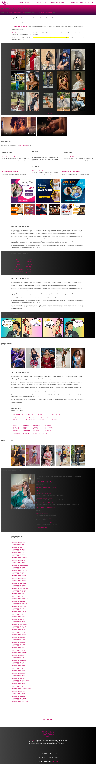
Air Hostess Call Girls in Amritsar (18, 555)
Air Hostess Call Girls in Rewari (18, 670)
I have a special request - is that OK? (44, 522)
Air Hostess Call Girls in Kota (18, 622)
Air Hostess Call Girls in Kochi (18, 619)
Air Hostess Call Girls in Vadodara (19, 696)
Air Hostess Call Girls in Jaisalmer (19, 609)
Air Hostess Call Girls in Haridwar (19, 596)
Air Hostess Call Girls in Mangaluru (19, 636)
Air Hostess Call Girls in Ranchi (18, 668)
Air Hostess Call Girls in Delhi (18, 577)
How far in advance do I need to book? (44, 481)
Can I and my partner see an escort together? (45, 507)
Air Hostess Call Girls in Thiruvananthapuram (21, 688)
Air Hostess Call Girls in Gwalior (18, 593)
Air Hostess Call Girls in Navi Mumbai (19, 652)
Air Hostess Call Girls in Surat (18, 685)
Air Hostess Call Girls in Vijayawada (19, 699)
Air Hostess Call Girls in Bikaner (18, 567)
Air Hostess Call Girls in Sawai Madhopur (20, 680)
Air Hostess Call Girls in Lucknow (19, 626)
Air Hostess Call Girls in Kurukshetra (19, 624)
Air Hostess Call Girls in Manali (18, 632)
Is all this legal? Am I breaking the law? (44, 498)
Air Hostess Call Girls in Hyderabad (19, 603)
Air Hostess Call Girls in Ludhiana (19, 627)
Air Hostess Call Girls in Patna (18, 657)
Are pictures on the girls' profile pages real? (45, 518)
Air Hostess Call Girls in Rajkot (18, 667)
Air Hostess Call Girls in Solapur (18, 683)
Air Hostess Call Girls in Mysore (18, 645)
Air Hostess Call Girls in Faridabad (19, 583)
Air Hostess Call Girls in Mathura (18, 637)
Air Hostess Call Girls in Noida (18, 655)
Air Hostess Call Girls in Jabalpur (19, 606)
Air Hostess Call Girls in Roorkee (19, 676)
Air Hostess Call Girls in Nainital (18, 649)
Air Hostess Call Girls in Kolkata (18, 621)
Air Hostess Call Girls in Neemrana (19, 654)
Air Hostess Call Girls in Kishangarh (19, 618)
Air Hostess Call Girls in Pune (18, 662)
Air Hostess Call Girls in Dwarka (18, 581)
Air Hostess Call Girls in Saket (18, 678)
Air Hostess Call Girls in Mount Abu (19, 640)
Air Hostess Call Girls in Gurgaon (19, 590)
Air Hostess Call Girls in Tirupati (18, 691)
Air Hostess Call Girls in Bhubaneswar (20, 565)
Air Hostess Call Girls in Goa (18, 586)
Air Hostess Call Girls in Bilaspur (18, 568)
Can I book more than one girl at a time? (44, 502)
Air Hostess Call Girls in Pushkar (18, 663)
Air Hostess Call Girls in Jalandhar (19, 611)
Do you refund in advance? (41, 527)
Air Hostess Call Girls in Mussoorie (19, 644)
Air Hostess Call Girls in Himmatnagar (20, 598)
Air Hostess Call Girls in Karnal (18, 616)
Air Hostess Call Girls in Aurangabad (19, 557)
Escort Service (21, 26)
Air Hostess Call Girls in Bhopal (18, 563)
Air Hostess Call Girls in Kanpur (18, 614)
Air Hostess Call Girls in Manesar (19, 634)
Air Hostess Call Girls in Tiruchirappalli (20, 690)
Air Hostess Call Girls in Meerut (18, 639)
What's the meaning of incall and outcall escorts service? (48, 474)
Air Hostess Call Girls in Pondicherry (19, 658)
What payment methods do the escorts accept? (46, 487)
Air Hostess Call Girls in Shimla (18, 681)
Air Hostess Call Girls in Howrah (18, 599)
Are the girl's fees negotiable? (42, 513)
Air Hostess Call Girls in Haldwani (19, 595)
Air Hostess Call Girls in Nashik (18, 650)
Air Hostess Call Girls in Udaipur (18, 693)
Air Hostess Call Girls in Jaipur (18, 608)
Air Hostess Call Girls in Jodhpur (18, 613)
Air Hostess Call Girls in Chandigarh (19, 570)
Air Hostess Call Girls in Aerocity (18, 542)
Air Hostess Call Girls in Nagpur (18, 647)
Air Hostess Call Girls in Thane (18, 686)
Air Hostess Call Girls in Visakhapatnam (20, 701)
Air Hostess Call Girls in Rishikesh (19, 672)
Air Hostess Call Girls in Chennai (18, 572)
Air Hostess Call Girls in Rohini (18, 673)
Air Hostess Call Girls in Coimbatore (19, 573)
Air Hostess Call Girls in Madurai (18, 629)
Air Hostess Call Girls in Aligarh (18, 549)
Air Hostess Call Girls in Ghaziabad (19, 585)
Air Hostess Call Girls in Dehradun (19, 575)
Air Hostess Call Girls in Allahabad (19, 550)
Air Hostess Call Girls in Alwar (18, 552)
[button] (60, 475)
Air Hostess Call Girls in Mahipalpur (19, 631)
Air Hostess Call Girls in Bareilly (18, 560)
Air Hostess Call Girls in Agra (18, 544)
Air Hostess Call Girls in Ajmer (18, 547)
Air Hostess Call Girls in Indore (18, 604)
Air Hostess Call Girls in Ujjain (18, 694)
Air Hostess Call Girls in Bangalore (19, 559)
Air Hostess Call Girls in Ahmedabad (19, 545)
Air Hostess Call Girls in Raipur (18, 665)
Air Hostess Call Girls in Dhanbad (19, 578)
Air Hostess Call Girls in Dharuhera (19, 580)
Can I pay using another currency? (43, 493)
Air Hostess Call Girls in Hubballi (18, 601)
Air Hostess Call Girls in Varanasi (19, 698)
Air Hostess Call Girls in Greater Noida (20, 588)
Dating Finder (55, 761)
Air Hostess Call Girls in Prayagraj (19, 660)
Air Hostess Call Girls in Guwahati (19, 591)
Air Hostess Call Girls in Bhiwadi (18, 562)
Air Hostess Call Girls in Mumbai (18, 642)
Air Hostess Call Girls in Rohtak (18, 675)
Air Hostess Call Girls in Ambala (18, 554)
